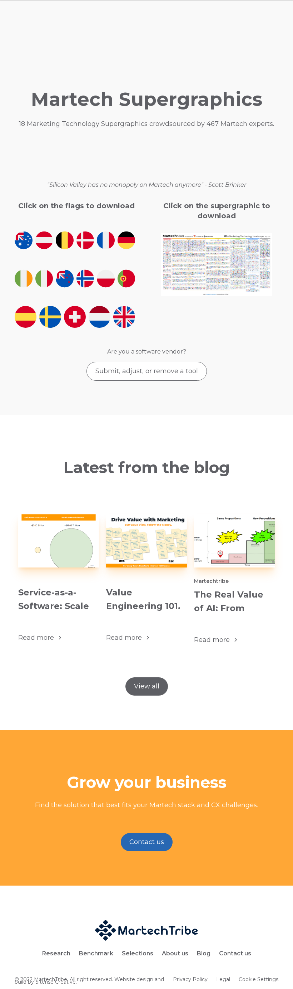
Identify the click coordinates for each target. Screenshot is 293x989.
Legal (223, 980)
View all (146, 686)
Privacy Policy (190, 980)
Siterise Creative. (55, 982)
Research (56, 953)
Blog (203, 953)
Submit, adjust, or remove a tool (146, 371)
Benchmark (96, 953)
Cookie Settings (258, 980)
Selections (137, 953)
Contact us (146, 842)
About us (175, 953)
